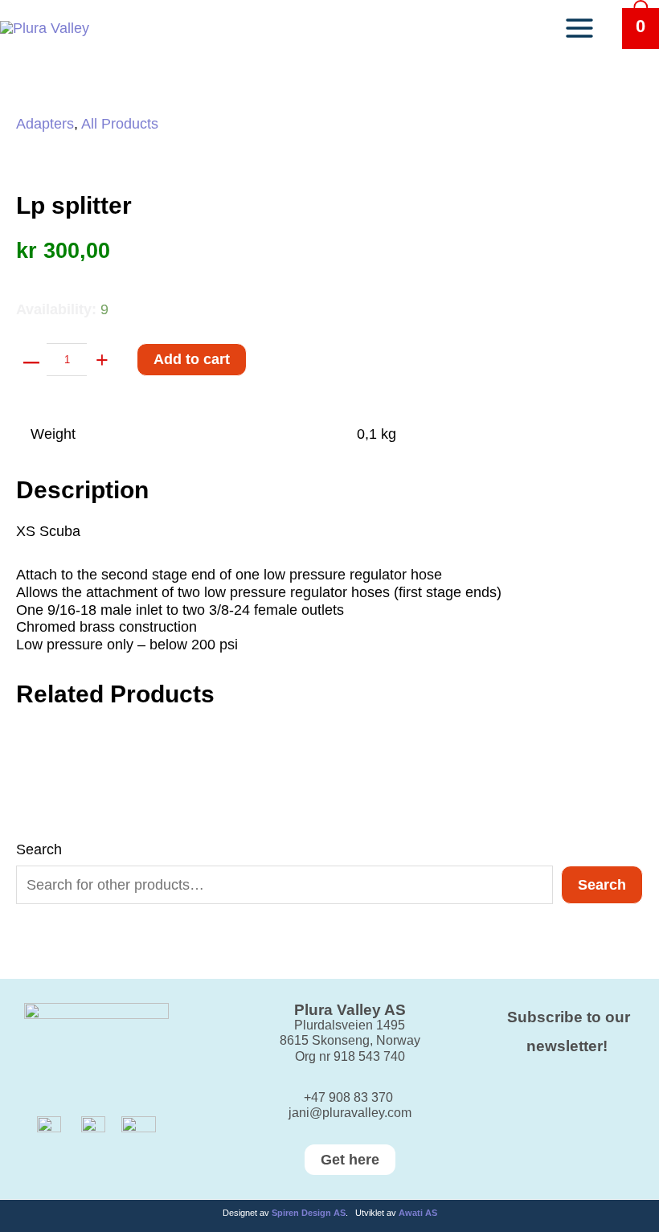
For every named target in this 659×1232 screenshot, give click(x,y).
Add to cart (191, 358)
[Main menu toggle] (579, 28)
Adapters (45, 123)
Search (39, 849)
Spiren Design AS (309, 1213)
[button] (329, 1159)
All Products (119, 123)
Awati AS (418, 1213)
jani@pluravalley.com (350, 1112)
